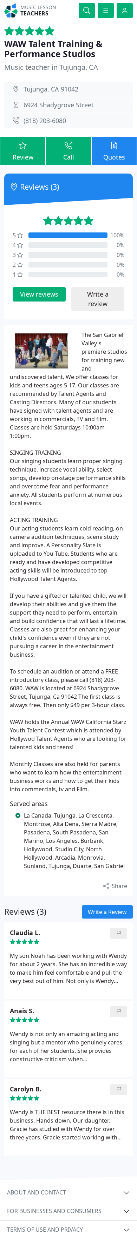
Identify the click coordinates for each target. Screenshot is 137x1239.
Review (23, 157)
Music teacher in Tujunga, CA (51, 67)
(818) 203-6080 (45, 120)
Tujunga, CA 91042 (51, 89)
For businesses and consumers (54, 1211)
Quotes (114, 157)
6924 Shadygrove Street (59, 105)
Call (68, 157)
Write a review (98, 299)
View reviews (39, 294)
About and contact (36, 1192)
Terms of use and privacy (45, 1229)
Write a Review (107, 912)
